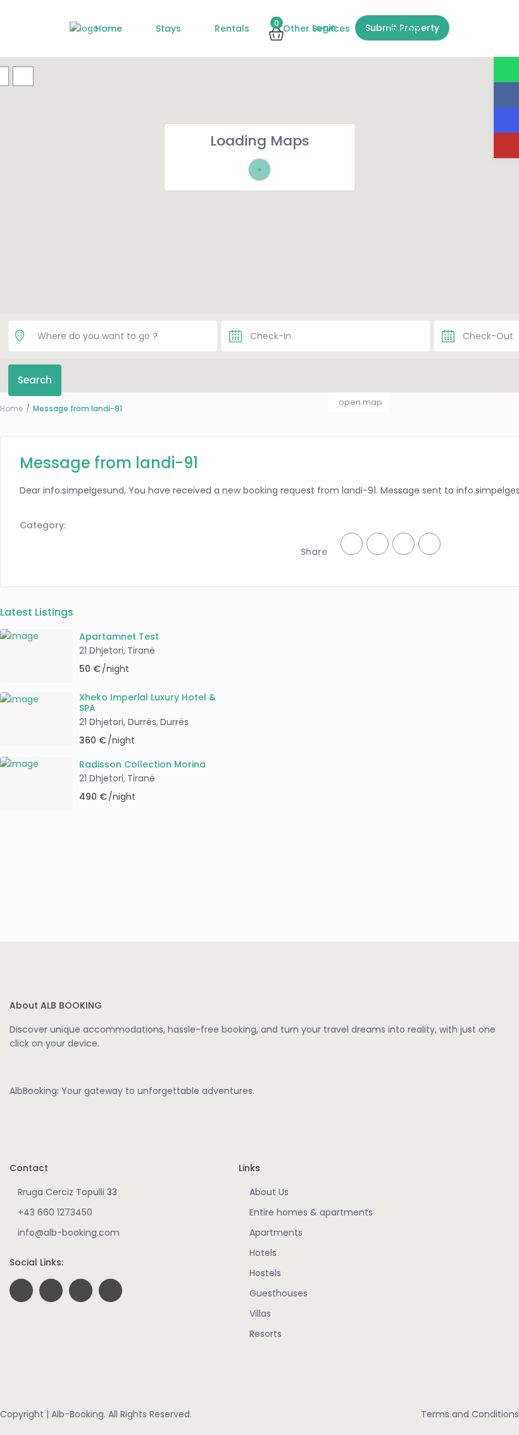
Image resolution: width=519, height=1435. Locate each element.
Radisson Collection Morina (142, 764)
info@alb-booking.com (69, 1232)
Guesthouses (278, 1293)
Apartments (276, 1232)
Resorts (265, 1333)
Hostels (265, 1273)
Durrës (174, 722)
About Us (269, 1192)
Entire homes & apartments (311, 1212)
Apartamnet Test (119, 636)
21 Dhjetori (101, 650)
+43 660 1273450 (55, 1212)
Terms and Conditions (470, 1414)
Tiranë (141, 650)
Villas (260, 1313)
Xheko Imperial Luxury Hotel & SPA (147, 703)
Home (108, 28)
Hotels (263, 1252)
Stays (168, 28)
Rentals (232, 28)
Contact (403, 28)
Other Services (316, 28)
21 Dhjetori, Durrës (117, 722)
